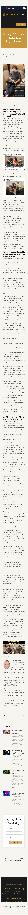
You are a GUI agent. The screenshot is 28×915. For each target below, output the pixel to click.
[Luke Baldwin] (7, 664)
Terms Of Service (6, 894)
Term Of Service (17, 908)
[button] (14, 20)
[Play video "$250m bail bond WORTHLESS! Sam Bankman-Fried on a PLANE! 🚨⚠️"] (14, 647)
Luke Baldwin (16, 660)
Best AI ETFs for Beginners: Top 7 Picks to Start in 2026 (18, 793)
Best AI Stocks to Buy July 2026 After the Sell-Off (18, 772)
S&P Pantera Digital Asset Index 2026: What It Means (17, 732)
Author (5, 656)
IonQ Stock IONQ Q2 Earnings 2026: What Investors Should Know (18, 752)
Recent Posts (11, 656)
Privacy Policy (5, 891)
